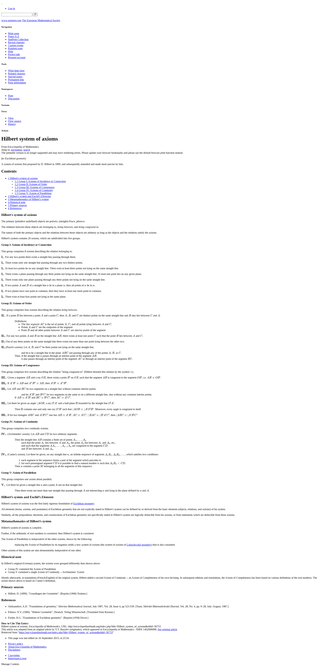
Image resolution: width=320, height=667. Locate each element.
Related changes (16, 73)
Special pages (15, 76)
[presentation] (54, 221)
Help (10, 51)
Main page (13, 33)
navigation (16, 149)
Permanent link (16, 79)
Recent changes (16, 42)
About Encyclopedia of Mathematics (27, 646)
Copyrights (14, 655)
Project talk (14, 54)
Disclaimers (14, 649)
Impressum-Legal (17, 658)
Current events (15, 45)
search (26, 149)
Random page (15, 48)
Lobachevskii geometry (139, 544)
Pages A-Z (13, 36)
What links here (16, 70)
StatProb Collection (18, 39)
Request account (16, 57)
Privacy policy (15, 643)
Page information (17, 82)
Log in (11, 8)
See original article (167, 629)
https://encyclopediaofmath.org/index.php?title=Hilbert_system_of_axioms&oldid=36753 (66, 632)
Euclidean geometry (83, 503)
